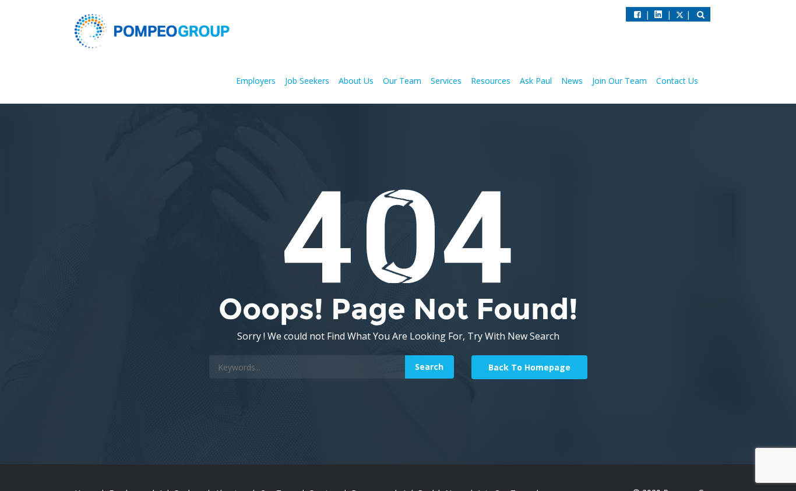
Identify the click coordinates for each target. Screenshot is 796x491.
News (572, 80)
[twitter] (658, 14)
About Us (356, 80)
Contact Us (677, 80)
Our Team (402, 80)
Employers (256, 80)
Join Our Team (619, 80)
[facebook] (637, 14)
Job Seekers (307, 80)
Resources (490, 80)
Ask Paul (536, 80)
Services (446, 80)
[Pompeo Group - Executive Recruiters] (154, 30)
